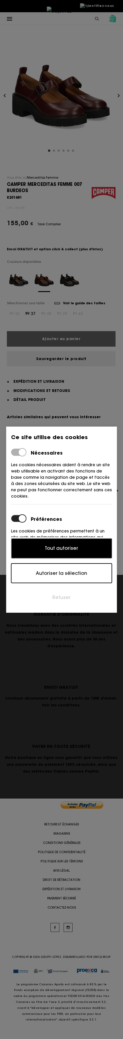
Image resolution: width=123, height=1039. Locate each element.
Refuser (61, 597)
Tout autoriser (61, 548)
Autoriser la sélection (61, 573)
